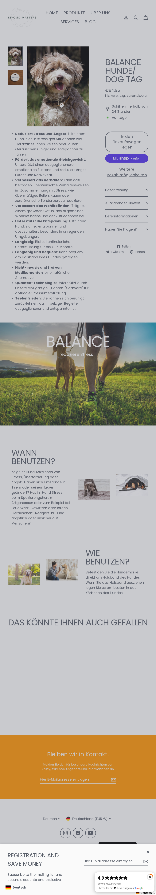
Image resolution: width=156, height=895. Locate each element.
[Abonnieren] (145, 861)
